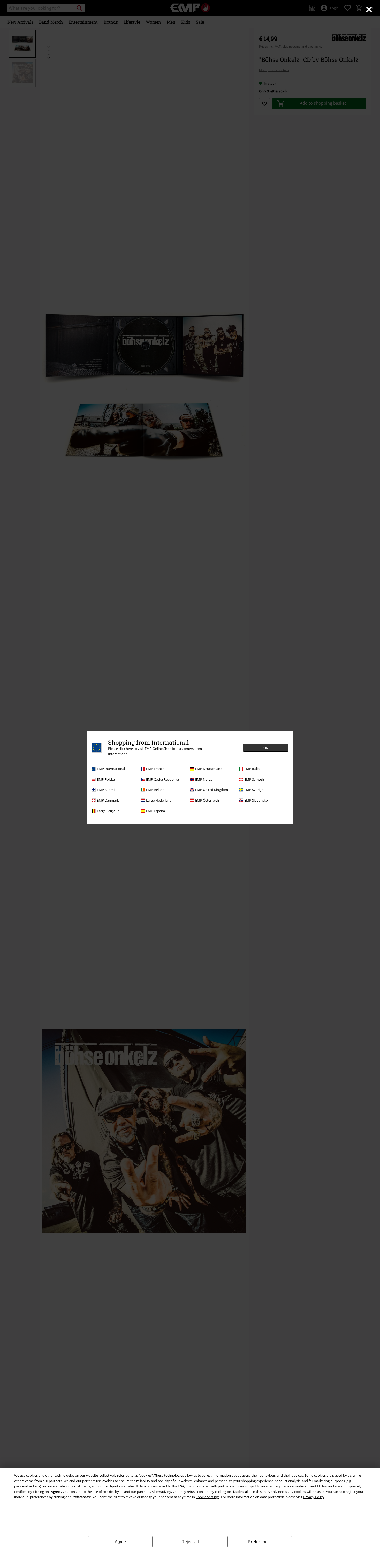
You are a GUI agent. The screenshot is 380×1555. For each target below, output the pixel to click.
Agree (120, 1541)
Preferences (260, 1541)
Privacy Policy (313, 1496)
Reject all (190, 1541)
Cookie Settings (207, 1496)
